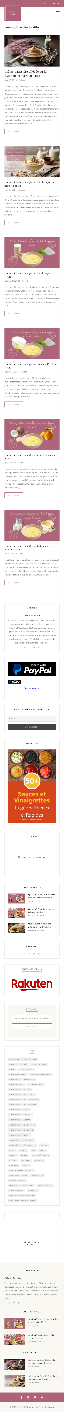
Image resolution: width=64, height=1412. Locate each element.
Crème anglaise (26, 1069)
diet (33, 1150)
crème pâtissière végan (19, 1135)
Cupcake (44, 1145)
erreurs (12, 1155)
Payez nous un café (32, 688)
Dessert (23, 1150)
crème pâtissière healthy (20, 1115)
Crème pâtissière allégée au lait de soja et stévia (28, 275)
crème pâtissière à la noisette (22, 1145)
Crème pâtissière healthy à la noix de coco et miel (30, 456)
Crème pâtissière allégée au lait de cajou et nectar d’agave (29, 184)
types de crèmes (16, 1191)
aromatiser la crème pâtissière (22, 1059)
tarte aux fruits (45, 1186)
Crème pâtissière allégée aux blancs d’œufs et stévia (30, 366)
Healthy (12, 1160)
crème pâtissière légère (19, 1120)
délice (43, 1150)
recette (26, 1165)
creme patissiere (39, 1064)
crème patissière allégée (40, 1074)
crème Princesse (16, 1084)
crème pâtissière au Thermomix (22, 1105)
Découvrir (13, 131)
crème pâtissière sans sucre (21, 1130)
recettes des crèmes (18, 1175)
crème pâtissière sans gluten (22, 1125)
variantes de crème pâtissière (22, 1201)
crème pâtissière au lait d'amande (24, 1100)
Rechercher (32, 1026)
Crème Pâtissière (32, 615)
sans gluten (37, 1175)
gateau (24, 1155)
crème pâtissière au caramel (21, 1095)
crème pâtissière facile (19, 1110)
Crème (22, 80)
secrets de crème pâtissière (21, 1186)
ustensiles (33, 1191)
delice (12, 1150)
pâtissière (13, 1165)
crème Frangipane (17, 1074)
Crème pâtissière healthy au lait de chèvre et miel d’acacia (30, 547)
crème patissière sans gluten (22, 1079)
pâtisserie (39, 1160)
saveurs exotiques (17, 1181)
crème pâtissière (36, 1084)
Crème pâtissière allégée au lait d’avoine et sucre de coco (26, 74)
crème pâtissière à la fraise (21, 1140)
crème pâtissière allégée (20, 1089)
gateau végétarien (40, 1155)
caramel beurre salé (18, 1064)
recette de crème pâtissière (21, 1170)
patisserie (25, 1160)
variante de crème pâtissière (21, 1196)
